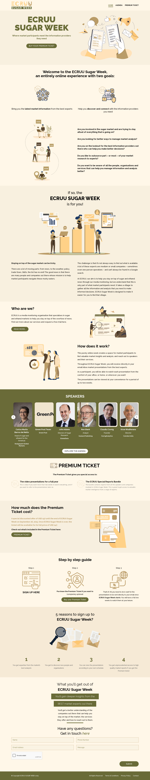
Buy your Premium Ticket (75, 599)
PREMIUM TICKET (22, 535)
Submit (129, 764)
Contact (136, 776)
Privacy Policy (126, 776)
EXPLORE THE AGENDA (75, 451)
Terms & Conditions (112, 776)
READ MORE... (20, 329)
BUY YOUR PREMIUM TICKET (41, 46)
